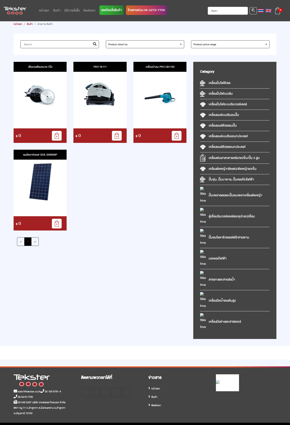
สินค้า (30, 24)
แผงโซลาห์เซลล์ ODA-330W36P (40, 154)
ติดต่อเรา (156, 405)
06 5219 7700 (25, 397)
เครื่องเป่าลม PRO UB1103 (160, 67)
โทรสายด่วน (146, 10)
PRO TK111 (100, 67)
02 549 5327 (24, 402)
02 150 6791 (51, 391)
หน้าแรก (18, 24)
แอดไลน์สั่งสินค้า (111, 10)
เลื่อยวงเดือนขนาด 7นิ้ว (40, 67)
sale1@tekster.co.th (29, 391)
